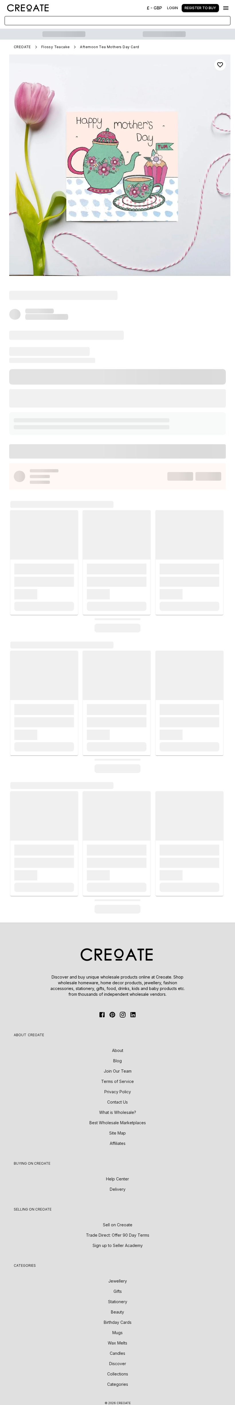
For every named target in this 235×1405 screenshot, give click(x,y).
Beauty (117, 1311)
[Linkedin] (133, 1015)
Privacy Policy (117, 1091)
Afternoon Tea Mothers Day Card (109, 47)
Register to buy (200, 8)
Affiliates (118, 1143)
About (117, 1050)
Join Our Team (118, 1071)
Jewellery (117, 1281)
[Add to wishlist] (220, 65)
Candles (117, 1353)
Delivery (118, 1189)
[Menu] (226, 8)
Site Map (117, 1133)
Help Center (117, 1178)
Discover (117, 1363)
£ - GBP (154, 7)
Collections (117, 1373)
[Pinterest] (112, 1015)
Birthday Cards (118, 1322)
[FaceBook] (102, 1015)
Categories (117, 1384)
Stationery (117, 1301)
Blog (117, 1060)
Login (172, 8)
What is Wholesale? (117, 1112)
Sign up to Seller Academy (118, 1245)
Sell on (117, 1224)
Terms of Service (117, 1081)
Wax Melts (117, 1342)
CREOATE (22, 47)
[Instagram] (123, 1015)
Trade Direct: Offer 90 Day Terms (117, 1235)
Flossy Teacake (55, 47)
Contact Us (117, 1102)
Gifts (117, 1291)
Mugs (117, 1332)
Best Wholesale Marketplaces (117, 1122)
